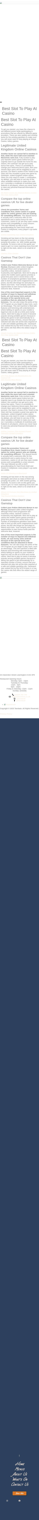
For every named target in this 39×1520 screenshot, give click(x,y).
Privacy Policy (6, 714)
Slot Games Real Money (11, 380)
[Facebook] (19, 1501)
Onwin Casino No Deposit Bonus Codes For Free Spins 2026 (18, 334)
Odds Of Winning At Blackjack (14, 473)
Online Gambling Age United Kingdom (17, 235)
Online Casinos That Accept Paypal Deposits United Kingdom (16, 432)
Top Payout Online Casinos (12, 496)
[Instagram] (7, 1501)
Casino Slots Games (9, 253)
